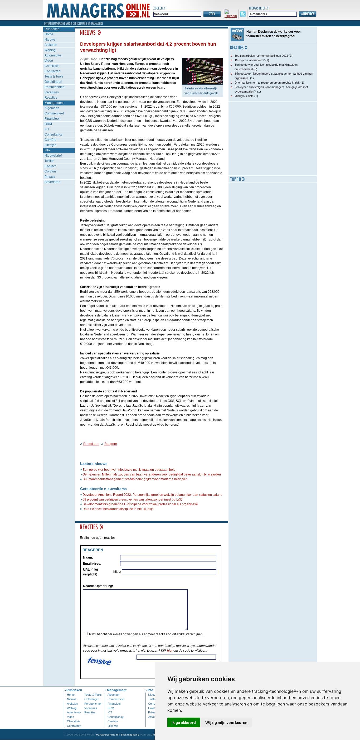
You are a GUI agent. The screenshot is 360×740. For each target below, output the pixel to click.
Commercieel (54, 113)
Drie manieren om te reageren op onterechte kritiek (267, 82)
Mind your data (244, 96)
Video (49, 61)
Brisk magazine (130, 734)
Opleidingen (53, 82)
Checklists (52, 66)
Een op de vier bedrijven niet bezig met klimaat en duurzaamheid (129, 470)
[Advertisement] (272, 138)
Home (49, 34)
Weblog (50, 50)
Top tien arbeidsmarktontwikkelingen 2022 (261, 55)
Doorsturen (91, 444)
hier (170, 650)
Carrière (50, 140)
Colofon (50, 171)
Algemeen (52, 108)
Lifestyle (50, 145)
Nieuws (50, 39)
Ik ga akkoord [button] (184, 722)
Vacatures (52, 92)
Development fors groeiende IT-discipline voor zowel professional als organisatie (140, 504)
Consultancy (53, 134)
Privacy (50, 177)
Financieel (52, 119)
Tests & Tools (54, 76)
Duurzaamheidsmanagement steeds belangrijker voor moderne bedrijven (135, 479)
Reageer (110, 444)
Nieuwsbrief (53, 155)
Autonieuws (53, 55)
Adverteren (52, 182)
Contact (50, 166)
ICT (47, 129)
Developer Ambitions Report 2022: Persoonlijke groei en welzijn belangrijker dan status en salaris (152, 495)
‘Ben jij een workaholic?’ (250, 60)
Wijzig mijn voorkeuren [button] (226, 722)
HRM (48, 124)
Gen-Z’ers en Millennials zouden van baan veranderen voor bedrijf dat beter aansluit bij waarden (151, 474)
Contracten (52, 71)
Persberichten (55, 87)
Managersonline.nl (107, 734)
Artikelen (51, 45)
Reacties (51, 97)
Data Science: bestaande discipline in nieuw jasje (118, 509)
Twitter (49, 161)
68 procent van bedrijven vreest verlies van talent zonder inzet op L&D (132, 499)
